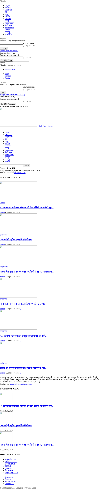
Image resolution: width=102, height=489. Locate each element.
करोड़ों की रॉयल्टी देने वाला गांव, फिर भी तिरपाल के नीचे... (23, 368)
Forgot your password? (9, 51)
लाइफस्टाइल (9, 23)
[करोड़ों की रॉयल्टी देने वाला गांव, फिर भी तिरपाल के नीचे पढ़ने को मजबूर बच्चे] (18, 361)
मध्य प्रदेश (8, 10)
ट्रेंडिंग (7, 16)
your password (29, 46)
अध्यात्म (7, 30)
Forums (8, 76)
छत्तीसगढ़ (8, 7)
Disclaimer (9, 477)
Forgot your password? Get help (12, 94)
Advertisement (10, 481)
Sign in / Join (10, 69)
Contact (8, 78)
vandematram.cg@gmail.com (20, 384)
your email (27, 57)
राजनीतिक (8, 34)
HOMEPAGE (20, 173)
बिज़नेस (7, 32)
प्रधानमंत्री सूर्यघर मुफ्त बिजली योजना (16, 239)
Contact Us (9, 484)
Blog (7, 74)
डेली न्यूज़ (8, 25)
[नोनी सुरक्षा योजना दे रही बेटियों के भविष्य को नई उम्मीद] (18, 297)
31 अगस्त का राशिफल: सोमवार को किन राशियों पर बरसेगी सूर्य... (26, 207)
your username (29, 43)
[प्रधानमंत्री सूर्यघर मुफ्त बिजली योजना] (18, 233)
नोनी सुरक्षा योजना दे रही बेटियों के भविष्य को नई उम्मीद (22, 304)
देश (6, 12)
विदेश (7, 21)
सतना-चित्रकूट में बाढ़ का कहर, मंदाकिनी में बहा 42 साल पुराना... (27, 271)
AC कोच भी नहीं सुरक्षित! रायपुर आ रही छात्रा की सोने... (23, 336)
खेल (6, 14)
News (7, 5)
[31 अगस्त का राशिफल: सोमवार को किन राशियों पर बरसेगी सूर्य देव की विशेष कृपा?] (18, 200)
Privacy (8, 479)
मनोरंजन (8, 19)
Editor (2, 212)
